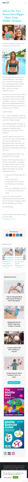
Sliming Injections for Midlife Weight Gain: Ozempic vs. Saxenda (14, 324)
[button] (3, 257)
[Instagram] (13, 453)
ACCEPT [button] (15, 477)
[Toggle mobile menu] (25, 3)
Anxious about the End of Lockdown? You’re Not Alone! (14, 375)
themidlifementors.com (8, 219)
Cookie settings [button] (8, 477)
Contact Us (23, 469)
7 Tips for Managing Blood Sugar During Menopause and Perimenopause (14, 299)
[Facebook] (5, 453)
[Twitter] (9, 453)
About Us (18, 469)
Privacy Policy (12, 469)
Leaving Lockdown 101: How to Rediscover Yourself (14, 349)
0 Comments (6, 267)
